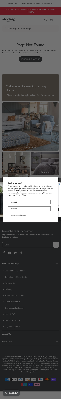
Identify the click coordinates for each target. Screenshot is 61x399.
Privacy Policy (21, 195)
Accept (14, 202)
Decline (14, 209)
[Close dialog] (59, 183)
